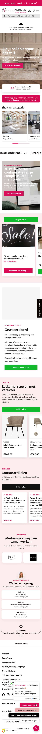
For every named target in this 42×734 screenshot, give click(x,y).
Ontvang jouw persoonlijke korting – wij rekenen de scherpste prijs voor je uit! (21, 99)
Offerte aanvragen (21, 367)
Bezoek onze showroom (13, 65)
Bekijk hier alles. (21, 220)
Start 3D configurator (14, 193)
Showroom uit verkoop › (18, 271)
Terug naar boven (21, 643)
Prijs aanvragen (39, 308)
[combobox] (21, 16)
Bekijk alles (21, 409)
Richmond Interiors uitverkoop (21, 27)
